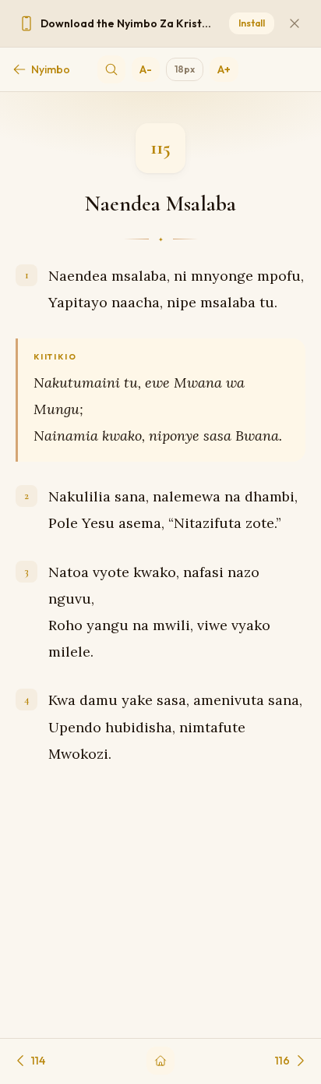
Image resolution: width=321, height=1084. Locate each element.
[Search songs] (111, 69)
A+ (224, 69)
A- (145, 69)
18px (185, 69)
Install (251, 23)
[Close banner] (294, 23)
